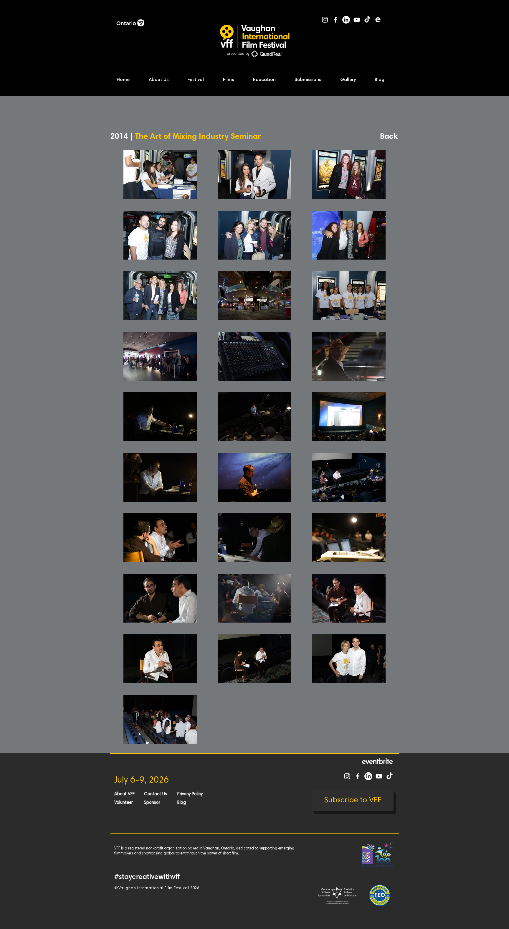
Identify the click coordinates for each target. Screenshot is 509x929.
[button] (164, 80)
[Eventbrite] (378, 20)
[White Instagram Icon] (325, 20)
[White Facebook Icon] (335, 20)
